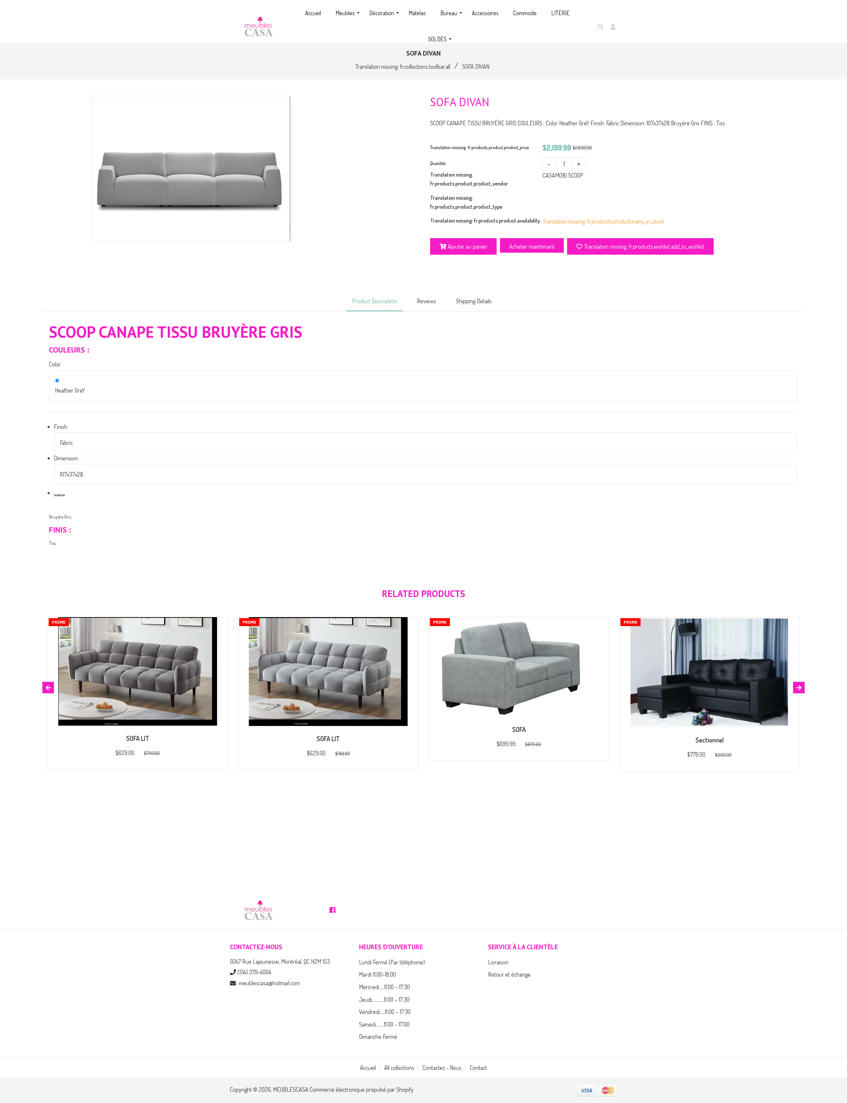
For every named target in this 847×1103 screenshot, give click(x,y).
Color (55, 364)
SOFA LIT (137, 738)
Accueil (368, 1067)
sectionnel (709, 740)
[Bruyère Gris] (56, 495)
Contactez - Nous (442, 1067)
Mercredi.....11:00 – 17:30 (384, 987)
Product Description (374, 301)
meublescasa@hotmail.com (269, 983)
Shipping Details (474, 301)
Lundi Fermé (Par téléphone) (392, 962)
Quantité (438, 163)
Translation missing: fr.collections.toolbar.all (402, 66)
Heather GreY (70, 390)
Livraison (498, 962)
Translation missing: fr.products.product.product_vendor (469, 179)
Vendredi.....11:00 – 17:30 (385, 1011)
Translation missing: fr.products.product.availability (485, 220)
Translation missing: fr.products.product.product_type (466, 202)
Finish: (61, 426)
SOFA (519, 729)
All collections (399, 1067)
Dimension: (66, 458)
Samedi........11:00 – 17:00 (384, 1024)
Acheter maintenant (532, 246)
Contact (478, 1067)
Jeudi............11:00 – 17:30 (384, 999)
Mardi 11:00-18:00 (377, 974)
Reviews (426, 301)
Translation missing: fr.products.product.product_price (479, 147)
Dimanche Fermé (378, 1036)
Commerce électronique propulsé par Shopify (362, 1089)
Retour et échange (509, 974)
